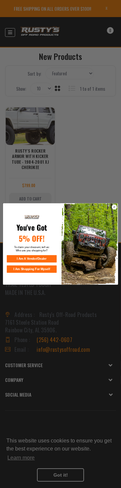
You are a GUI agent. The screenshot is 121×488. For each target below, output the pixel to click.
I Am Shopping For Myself (31, 269)
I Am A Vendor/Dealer (31, 258)
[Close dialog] (114, 207)
